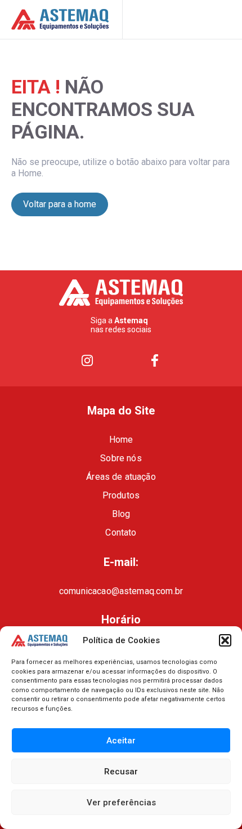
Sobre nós (120, 458)
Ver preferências (121, 802)
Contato (120, 532)
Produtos (121, 495)
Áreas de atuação (121, 476)
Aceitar (121, 741)
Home (121, 439)
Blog (121, 514)
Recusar (121, 771)
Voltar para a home (59, 204)
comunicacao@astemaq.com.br (121, 591)
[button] (225, 640)
